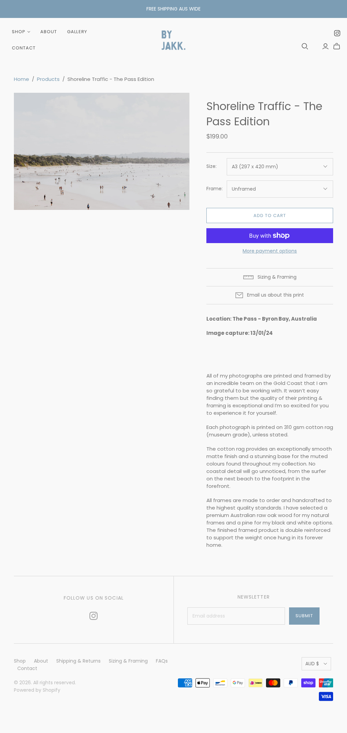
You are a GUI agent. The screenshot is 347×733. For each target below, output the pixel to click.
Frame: (214, 189)
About (48, 31)
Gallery (77, 31)
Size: (211, 166)
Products (48, 79)
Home (21, 79)
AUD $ (312, 663)
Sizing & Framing (128, 660)
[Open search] (305, 46)
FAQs (162, 660)
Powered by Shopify (37, 690)
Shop (18, 31)
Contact (24, 48)
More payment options (270, 251)
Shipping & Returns (78, 660)
